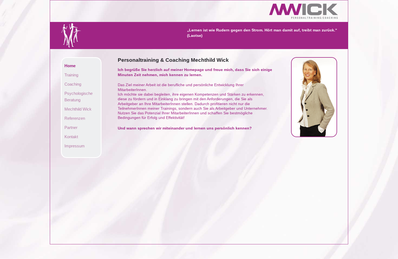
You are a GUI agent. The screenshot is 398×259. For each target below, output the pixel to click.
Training (71, 75)
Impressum (74, 146)
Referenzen (74, 118)
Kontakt (71, 136)
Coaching (72, 84)
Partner (70, 127)
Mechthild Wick (78, 109)
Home (70, 65)
